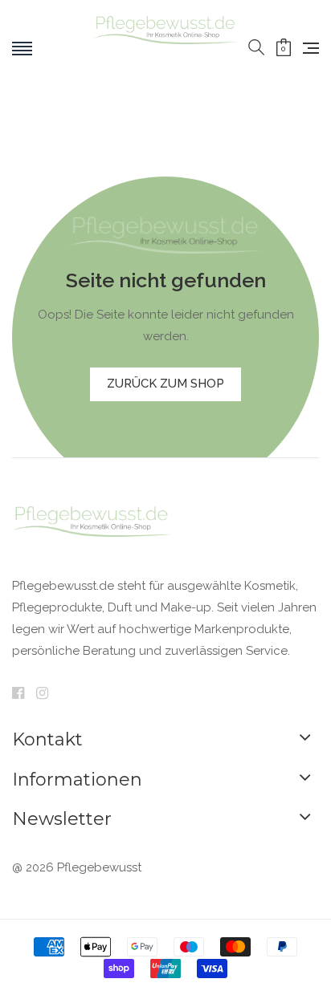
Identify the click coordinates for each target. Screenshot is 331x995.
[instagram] (42, 694)
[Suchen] (256, 48)
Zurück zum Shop (165, 383)
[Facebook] (18, 694)
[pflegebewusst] (166, 48)
